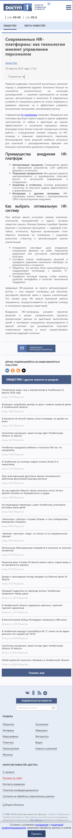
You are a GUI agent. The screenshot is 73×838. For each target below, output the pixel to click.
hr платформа (29, 114)
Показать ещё (36, 672)
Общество (11, 63)
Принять (36, 834)
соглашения (41, 824)
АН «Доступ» (36, 820)
